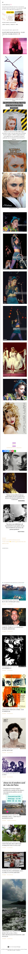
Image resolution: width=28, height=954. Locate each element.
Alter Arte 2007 (7, 750)
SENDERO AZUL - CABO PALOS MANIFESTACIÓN (11, 817)
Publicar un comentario (11, 820)
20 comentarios (10, 874)
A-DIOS (4, 774)
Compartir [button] (4, 538)
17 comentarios (10, 631)
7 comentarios (9, 938)
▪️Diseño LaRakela (5, 541)
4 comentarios (10, 603)
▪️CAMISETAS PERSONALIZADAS (13, 539)
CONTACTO (14, 444)
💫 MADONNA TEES (19, 541)
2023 (25, 541)
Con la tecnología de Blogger (15, 946)
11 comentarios (10, 847)
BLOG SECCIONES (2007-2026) (10, 602)
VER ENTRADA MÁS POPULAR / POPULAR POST (14, 447)
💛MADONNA (12, 541)
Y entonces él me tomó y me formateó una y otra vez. (11, 844)
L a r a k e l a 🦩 (7, 4)
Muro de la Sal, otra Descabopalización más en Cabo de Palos (13, 934)
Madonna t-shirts (5, 543)
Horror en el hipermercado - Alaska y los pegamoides (12, 871)
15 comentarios (10, 752)
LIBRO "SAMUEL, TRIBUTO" (8, 24)
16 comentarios (10, 713)
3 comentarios (9, 670)
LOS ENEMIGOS (6, 668)
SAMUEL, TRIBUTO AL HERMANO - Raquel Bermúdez (13, 628)
